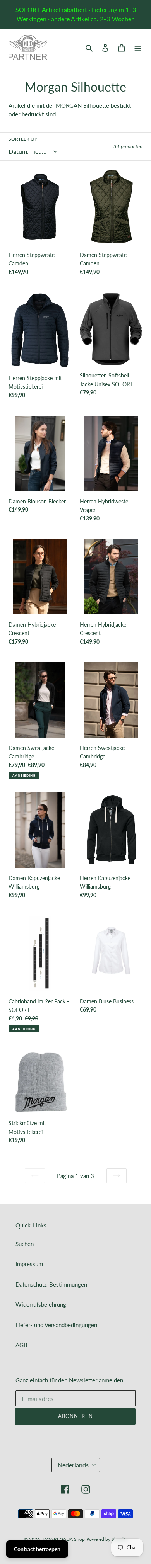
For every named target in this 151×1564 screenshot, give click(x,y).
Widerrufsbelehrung (40, 1304)
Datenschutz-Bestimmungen (51, 1284)
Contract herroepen (37, 1549)
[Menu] (138, 47)
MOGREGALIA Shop (63, 1539)
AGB (21, 1344)
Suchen (24, 1243)
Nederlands (73, 1465)
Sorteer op (23, 139)
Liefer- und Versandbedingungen (56, 1324)
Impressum (29, 1263)
